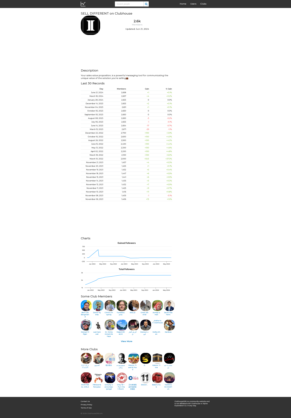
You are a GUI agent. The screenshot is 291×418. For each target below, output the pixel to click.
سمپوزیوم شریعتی (121, 366)
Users (193, 4)
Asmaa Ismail (156, 314)
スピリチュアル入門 (85, 366)
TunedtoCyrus (121, 314)
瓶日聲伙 (109, 365)
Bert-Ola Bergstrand (85, 315)
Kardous (168, 332)
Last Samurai (97, 333)
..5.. (144, 365)
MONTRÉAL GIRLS (85, 386)
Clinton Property (109, 314)
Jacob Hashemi (168, 314)
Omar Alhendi (144, 314)
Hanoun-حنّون (144, 333)
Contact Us (85, 401)
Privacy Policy (86, 405)
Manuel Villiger (85, 333)
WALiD (132, 313)
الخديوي (97, 365)
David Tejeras (97, 314)
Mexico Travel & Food (132, 367)
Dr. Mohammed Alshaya (109, 334)
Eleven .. (144, 385)
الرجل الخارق (132, 333)
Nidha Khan (156, 333)
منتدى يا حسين (168, 366)
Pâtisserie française (97, 386)
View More (126, 341)
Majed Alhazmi (121, 333)
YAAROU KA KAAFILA (168, 387)
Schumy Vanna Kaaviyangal (109, 387)
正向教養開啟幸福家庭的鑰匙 (133, 387)
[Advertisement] (126, 53)
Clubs (203, 4)
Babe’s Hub (156, 386)
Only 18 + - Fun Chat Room (121, 387)
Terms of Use (86, 408)
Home (183, 4)
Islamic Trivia (156, 366)
